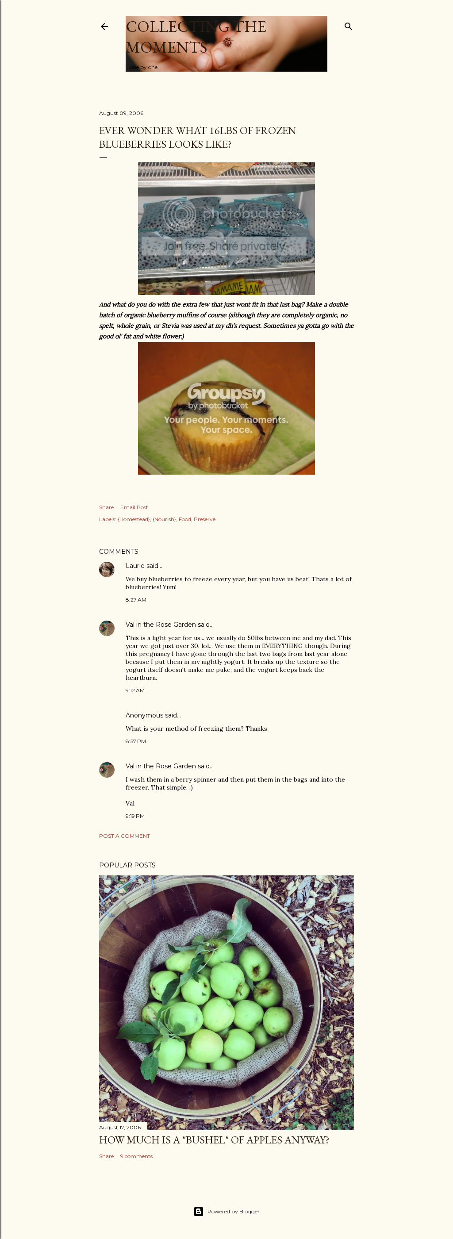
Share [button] (106, 507)
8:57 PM (136, 741)
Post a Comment (124, 835)
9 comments (136, 1156)
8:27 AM (136, 599)
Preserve (204, 519)
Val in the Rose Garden (161, 625)
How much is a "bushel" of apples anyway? (214, 1140)
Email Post (134, 507)
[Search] (348, 24)
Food (185, 519)
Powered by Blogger (233, 1211)
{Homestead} (134, 519)
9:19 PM (135, 816)
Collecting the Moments (196, 37)
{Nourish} (164, 519)
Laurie (135, 566)
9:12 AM (135, 690)
